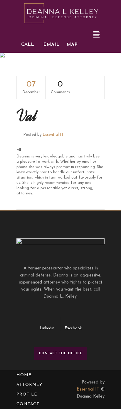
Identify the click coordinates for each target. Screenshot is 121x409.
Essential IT (53, 135)
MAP (72, 44)
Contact (27, 404)
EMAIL (51, 44)
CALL (27, 44)
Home (23, 375)
